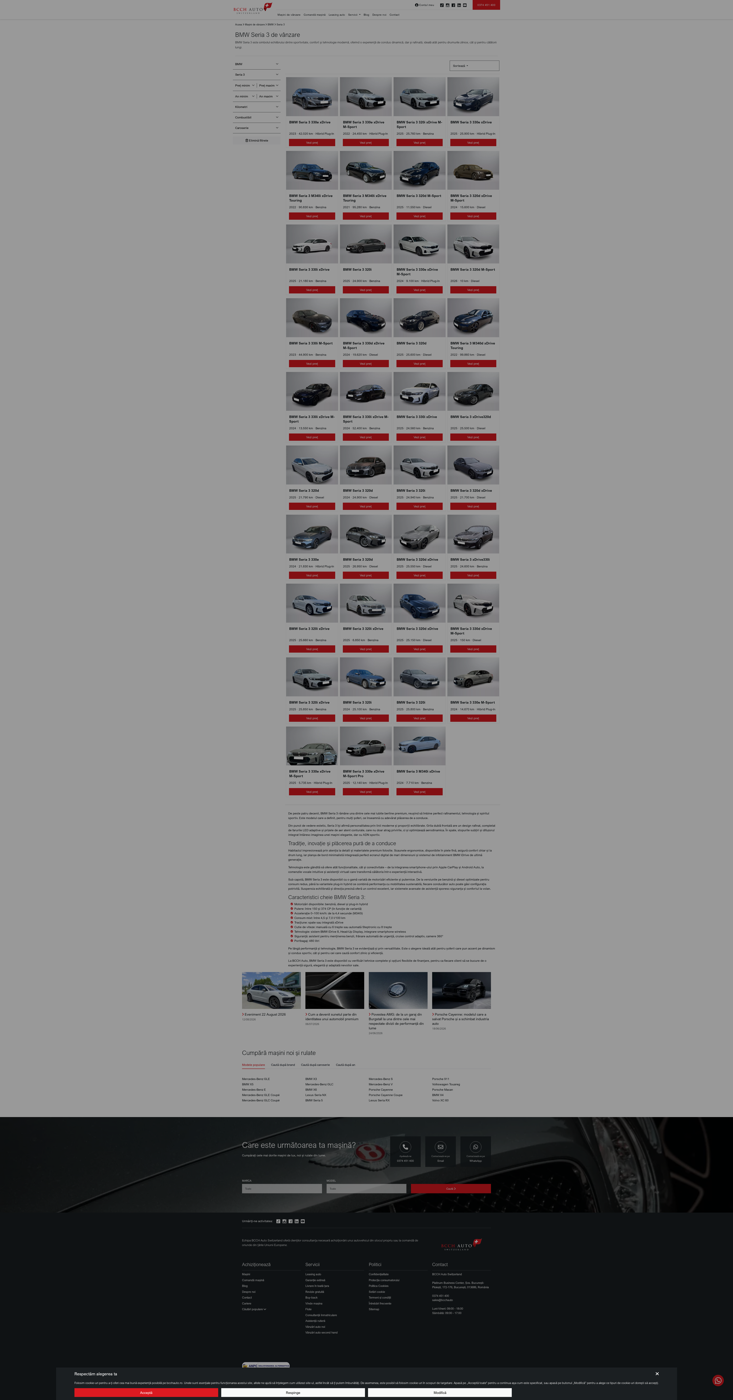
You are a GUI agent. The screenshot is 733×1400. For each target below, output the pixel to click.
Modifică (440, 1392)
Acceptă (146, 1392)
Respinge (293, 1392)
